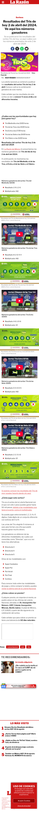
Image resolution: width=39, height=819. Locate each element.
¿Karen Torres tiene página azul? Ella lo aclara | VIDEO (20, 735)
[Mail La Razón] (26, 49)
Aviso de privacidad (23, 806)
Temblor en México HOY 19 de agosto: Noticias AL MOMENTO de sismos (20, 755)
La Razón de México (12, 149)
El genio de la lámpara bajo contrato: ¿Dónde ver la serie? (19, 748)
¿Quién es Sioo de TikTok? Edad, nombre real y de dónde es (21, 741)
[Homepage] (19, 2)
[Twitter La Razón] (17, 49)
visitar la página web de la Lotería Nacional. (19, 589)
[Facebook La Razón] (12, 49)
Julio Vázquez (10, 78)
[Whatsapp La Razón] (22, 49)
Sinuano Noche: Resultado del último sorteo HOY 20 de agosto (18, 728)
